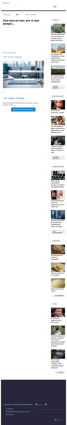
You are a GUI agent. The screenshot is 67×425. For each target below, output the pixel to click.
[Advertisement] (23, 37)
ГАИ (17, 14)
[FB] (5, 57)
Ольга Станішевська (9, 53)
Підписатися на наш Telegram (23, 109)
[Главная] (6, 3)
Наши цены (10, 414)
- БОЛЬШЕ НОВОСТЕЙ (55, 87)
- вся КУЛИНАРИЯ (58, 295)
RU (54, 7)
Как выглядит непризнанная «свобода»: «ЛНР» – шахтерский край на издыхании (57, 363)
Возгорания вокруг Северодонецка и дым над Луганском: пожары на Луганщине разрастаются (58, 58)
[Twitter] (10, 57)
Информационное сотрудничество (18, 411)
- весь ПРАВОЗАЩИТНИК (57, 232)
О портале (9, 409)
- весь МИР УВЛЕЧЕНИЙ (56, 157)
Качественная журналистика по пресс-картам (56, 320)
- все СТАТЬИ (60, 372)
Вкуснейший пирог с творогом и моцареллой (57, 257)
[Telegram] (18, 57)
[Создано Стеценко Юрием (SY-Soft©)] (59, 420)
